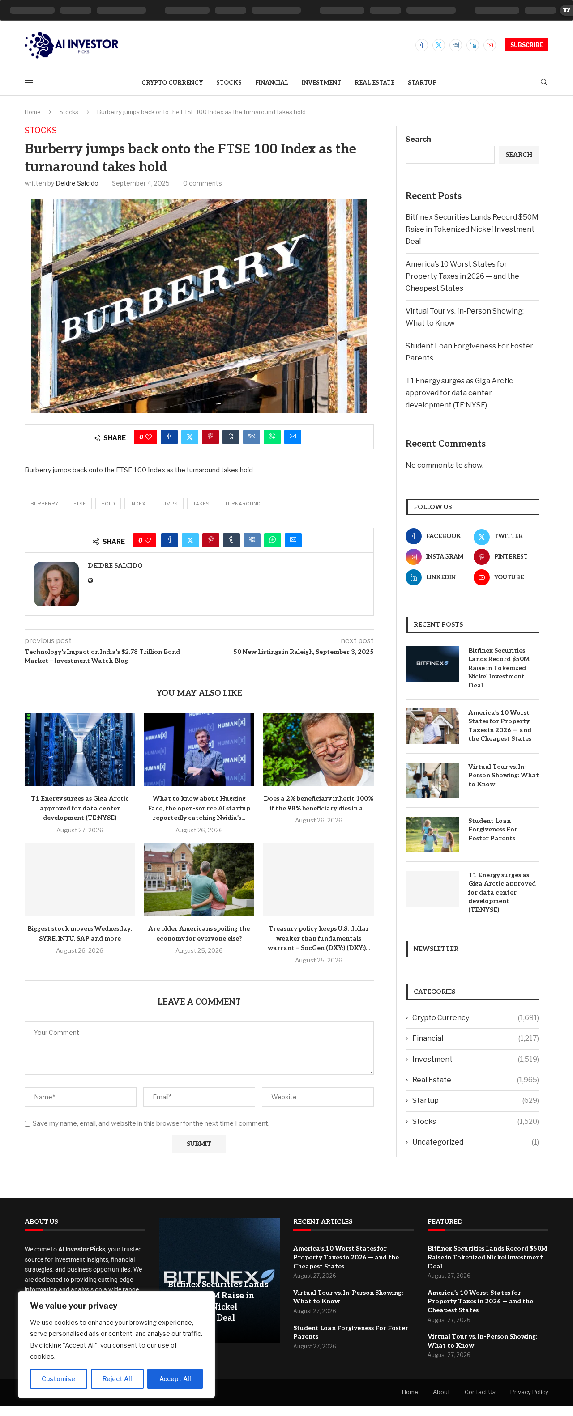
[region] (116, 1344)
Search (418, 139)
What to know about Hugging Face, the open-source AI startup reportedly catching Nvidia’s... (199, 808)
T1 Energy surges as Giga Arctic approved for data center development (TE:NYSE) (80, 808)
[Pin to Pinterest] (210, 437)
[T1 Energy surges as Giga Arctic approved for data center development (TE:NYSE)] (80, 749)
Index (137, 503)
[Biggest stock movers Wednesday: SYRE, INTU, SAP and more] (80, 879)
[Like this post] (148, 437)
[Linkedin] (472, 45)
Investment (321, 82)
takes (201, 503)
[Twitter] (438, 45)
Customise (58, 1378)
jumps (169, 503)
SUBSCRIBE (526, 45)
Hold (108, 503)
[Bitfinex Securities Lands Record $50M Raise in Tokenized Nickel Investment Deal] (432, 664)
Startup (422, 82)
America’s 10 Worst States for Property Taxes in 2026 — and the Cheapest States (462, 276)
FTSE (79, 503)
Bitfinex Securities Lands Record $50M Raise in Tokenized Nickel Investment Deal (472, 229)
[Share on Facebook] (169, 437)
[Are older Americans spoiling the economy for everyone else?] (199, 879)
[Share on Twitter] (189, 437)
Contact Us (480, 1391)
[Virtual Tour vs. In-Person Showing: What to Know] (432, 780)
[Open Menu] (29, 83)
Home (33, 111)
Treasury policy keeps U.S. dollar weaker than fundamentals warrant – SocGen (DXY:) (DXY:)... (319, 938)
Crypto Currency (172, 82)
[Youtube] (489, 45)
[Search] (543, 82)
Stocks (229, 82)
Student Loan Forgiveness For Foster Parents (492, 829)
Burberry (44, 503)
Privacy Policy (529, 1391)
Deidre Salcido (77, 183)
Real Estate (374, 82)
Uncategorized (475, 1142)
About (441, 1391)
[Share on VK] (251, 437)
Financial (271, 82)
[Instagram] (455, 45)
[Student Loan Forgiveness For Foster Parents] (432, 834)
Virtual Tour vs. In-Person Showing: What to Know (503, 775)
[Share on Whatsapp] (272, 437)
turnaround (243, 503)
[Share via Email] (292, 437)
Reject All (117, 1378)
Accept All (175, 1378)
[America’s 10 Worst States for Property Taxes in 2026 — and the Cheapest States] (432, 726)
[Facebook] (421, 45)
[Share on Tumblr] (230, 437)
